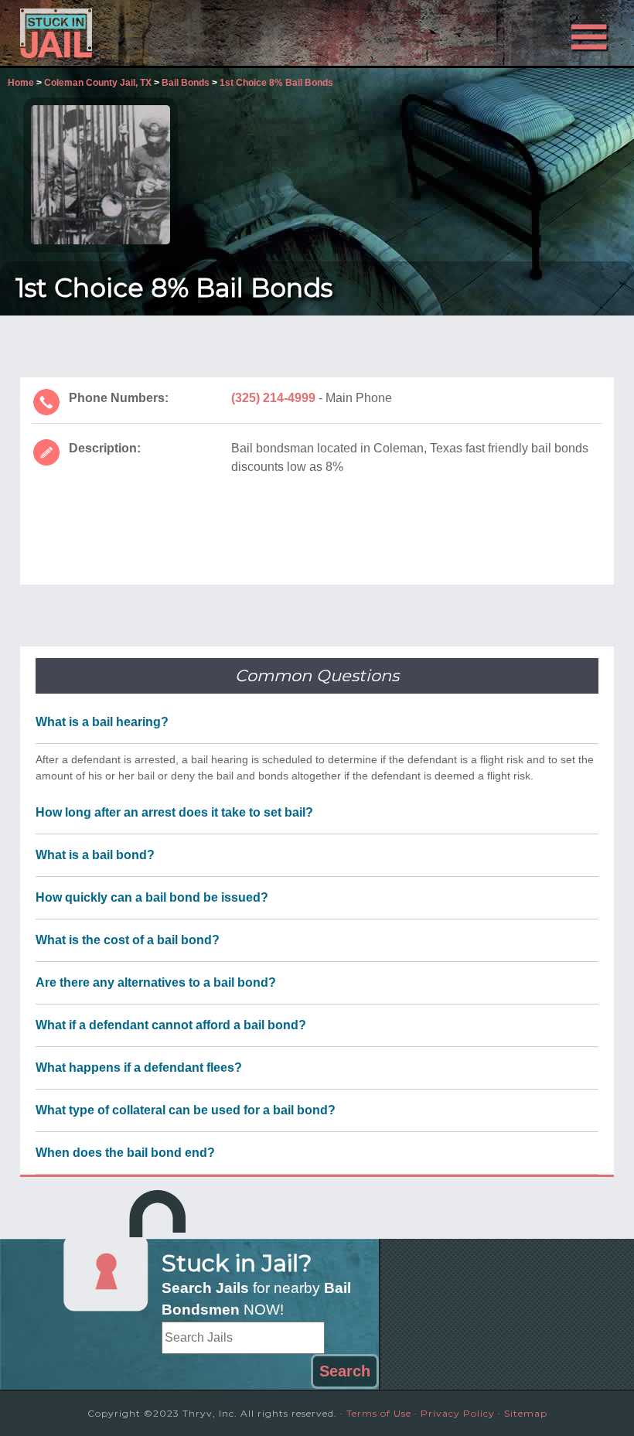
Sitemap (525, 1413)
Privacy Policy (458, 1413)
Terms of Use (378, 1413)
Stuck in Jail (109, 33)
